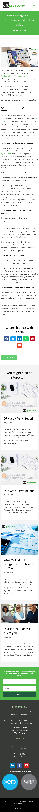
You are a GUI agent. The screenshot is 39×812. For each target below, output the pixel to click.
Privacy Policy (19, 809)
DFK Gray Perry (22, 801)
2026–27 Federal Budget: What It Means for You (19, 564)
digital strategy (6, 154)
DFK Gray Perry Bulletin (19, 418)
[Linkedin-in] (12, 765)
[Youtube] (26, 765)
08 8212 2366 (20, 754)
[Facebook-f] (19, 765)
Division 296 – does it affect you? (17, 631)
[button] (34, 5)
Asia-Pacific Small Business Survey (13, 76)
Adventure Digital (19, 804)
